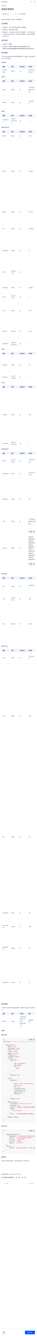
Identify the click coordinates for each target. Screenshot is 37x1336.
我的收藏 (23, 14)
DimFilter (13, 378)
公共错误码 (25, 1161)
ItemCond (14, 444)
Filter (12, 273)
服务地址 (5, 36)
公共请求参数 (6, 58)
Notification (14, 344)
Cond (12, 298)
